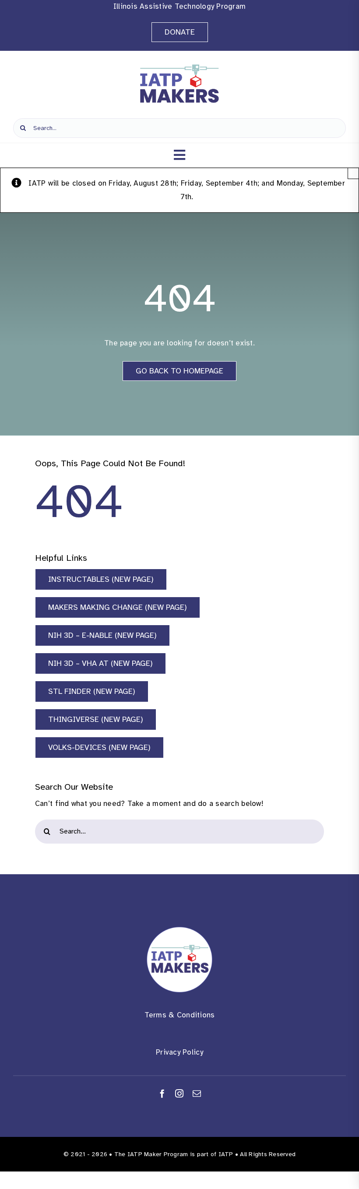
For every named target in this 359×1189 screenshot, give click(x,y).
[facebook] (162, 1093)
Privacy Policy (179, 1052)
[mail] (197, 1093)
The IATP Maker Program (151, 1154)
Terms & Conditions (179, 1015)
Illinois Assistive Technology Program (179, 6)
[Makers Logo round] (179, 930)
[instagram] (179, 1093)
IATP (225, 1154)
